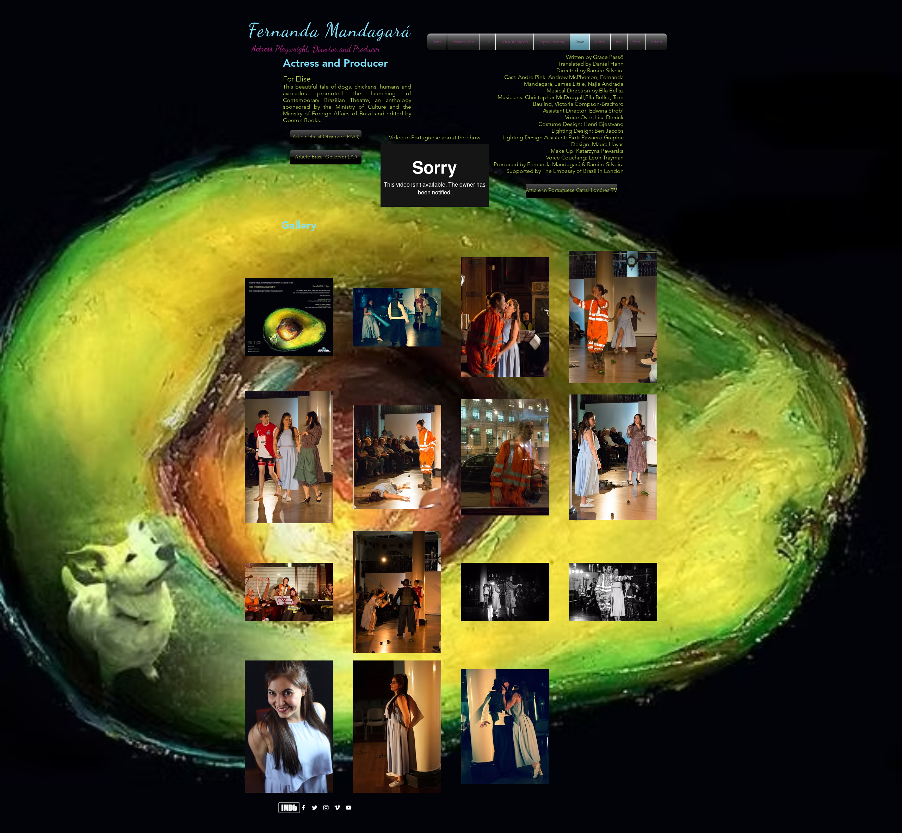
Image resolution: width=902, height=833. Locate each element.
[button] (292, 49)
